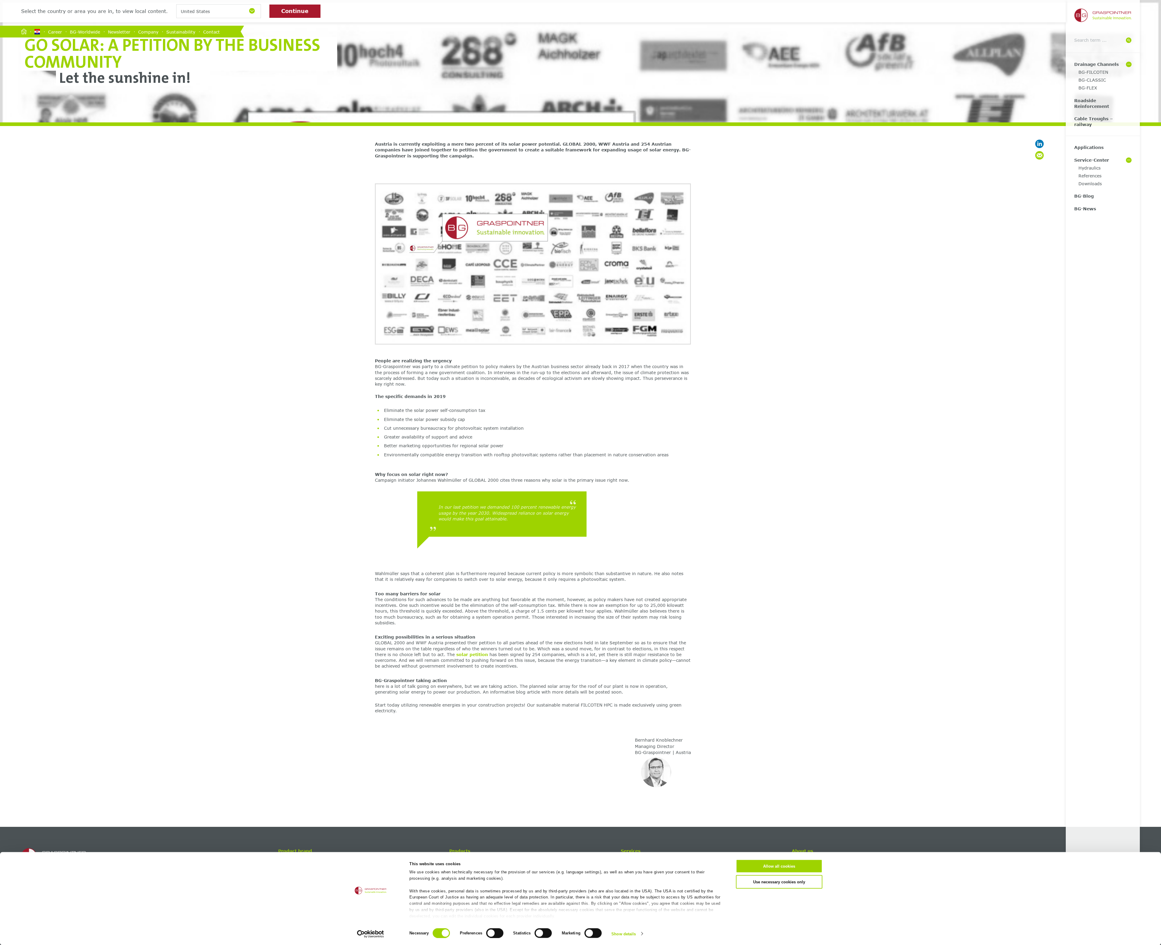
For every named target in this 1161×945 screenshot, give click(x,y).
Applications (1089, 147)
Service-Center (1091, 160)
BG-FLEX (1087, 87)
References (1089, 175)
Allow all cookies (779, 866)
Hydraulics (1089, 167)
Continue (294, 11)
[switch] (494, 933)
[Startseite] (24, 31)
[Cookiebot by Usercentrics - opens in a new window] (370, 934)
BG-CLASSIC (1092, 80)
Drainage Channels (1096, 64)
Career (55, 31)
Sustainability (180, 31)
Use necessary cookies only (779, 881)
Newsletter (119, 31)
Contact (211, 31)
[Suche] (1128, 40)
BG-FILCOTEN (1093, 72)
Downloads (1090, 183)
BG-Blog (1084, 196)
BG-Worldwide (85, 31)
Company (148, 31)
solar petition (472, 654)
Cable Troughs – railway (1093, 121)
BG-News (1085, 208)
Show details (623, 933)
